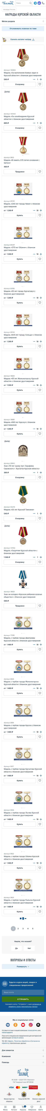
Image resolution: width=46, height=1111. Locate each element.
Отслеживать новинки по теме (23, 28)
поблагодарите (7, 1032)
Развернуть (22, 966)
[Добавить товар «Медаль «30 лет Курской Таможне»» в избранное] (39, 518)
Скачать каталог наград (21, 39)
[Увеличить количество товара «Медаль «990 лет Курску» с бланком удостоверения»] (40, 428)
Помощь (5, 1062)
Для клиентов (8, 1050)
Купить (20, 215)
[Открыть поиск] (31, 3)
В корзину (19, 84)
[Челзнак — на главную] (8, 3)
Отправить (23, 999)
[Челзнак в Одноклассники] (15, 1025)
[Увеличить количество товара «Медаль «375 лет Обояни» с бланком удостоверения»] (40, 254)
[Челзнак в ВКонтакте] (8, 1025)
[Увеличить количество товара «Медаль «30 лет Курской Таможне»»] (40, 513)
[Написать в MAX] (39, 3)
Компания (6, 1056)
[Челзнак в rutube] (38, 1025)
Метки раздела (8, 21)
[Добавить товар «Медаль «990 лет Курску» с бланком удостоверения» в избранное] (39, 433)
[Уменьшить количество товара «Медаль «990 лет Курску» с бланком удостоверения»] (34, 428)
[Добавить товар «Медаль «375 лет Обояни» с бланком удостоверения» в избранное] (39, 259)
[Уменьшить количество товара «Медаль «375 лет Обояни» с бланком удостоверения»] (34, 254)
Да (16, 948)
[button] (22, 3)
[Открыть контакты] (43, 3)
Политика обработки (22, 1041)
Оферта (10, 1041)
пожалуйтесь (33, 1030)
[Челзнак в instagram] (31, 1025)
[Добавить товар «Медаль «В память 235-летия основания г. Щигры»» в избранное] (39, 171)
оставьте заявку (18, 1038)
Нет (29, 948)
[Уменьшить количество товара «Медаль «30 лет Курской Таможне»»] (34, 513)
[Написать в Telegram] (35, 3)
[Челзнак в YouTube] (23, 1025)
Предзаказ (19, 172)
